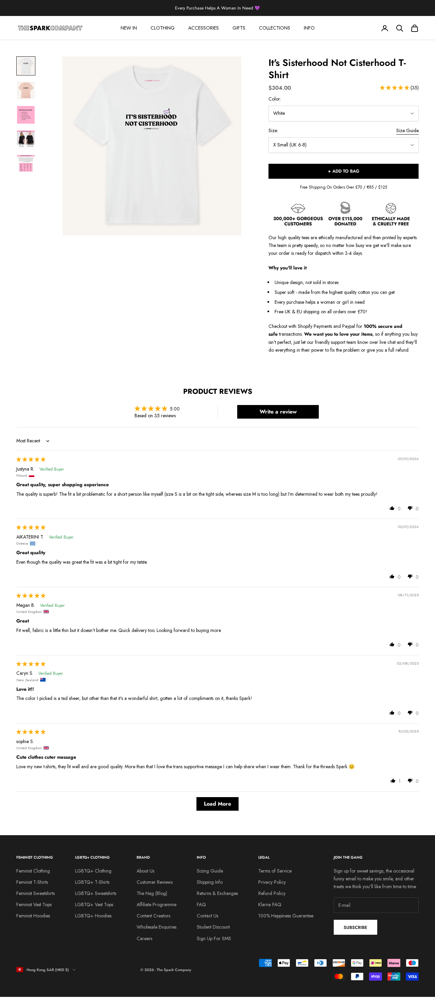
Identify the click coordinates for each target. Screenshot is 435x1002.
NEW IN (129, 27)
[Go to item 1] (25, 65)
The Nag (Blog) (152, 893)
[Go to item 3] (25, 114)
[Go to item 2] (25, 90)
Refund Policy (271, 893)
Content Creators (153, 915)
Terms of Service (275, 870)
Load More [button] (217, 804)
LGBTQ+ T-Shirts (92, 882)
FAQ (201, 904)
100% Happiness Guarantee (285, 915)
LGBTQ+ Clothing (93, 870)
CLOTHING (163, 27)
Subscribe (355, 927)
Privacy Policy (272, 882)
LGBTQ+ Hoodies (93, 915)
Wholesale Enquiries (156, 927)
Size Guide (407, 130)
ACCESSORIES (203, 27)
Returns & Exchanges (217, 893)
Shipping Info (210, 882)
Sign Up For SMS (214, 938)
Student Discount (213, 927)
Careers (144, 938)
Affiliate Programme (156, 904)
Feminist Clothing (33, 870)
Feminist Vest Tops (34, 904)
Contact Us (207, 915)
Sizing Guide (210, 870)
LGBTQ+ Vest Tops (94, 904)
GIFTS (238, 27)
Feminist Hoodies (33, 915)
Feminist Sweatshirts (35, 893)
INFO (309, 27)
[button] (395, 87)
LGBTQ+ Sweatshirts (95, 893)
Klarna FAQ (269, 904)
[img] (31, 459)
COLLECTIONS (274, 27)
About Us (145, 870)
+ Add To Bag (343, 171)
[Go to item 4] (25, 139)
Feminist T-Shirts (32, 882)
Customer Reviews (155, 882)
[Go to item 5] (25, 163)
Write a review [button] (278, 412)
